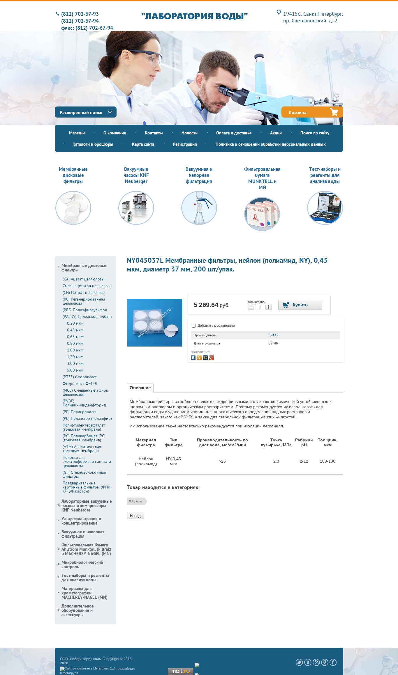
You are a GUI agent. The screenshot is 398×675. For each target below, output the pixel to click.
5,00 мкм (75, 370)
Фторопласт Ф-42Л (80, 383)
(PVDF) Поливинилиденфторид (84, 403)
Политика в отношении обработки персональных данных (271, 144)
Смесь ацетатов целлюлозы (87, 285)
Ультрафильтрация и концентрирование (81, 521)
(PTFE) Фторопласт (80, 376)
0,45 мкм (135, 501)
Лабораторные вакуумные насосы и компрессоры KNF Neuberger (86, 505)
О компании (114, 133)
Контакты (154, 133)
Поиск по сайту (314, 133)
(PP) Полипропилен (80, 411)
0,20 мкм (75, 323)
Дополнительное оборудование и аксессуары (77, 610)
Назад (135, 516)
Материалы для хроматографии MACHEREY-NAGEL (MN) (84, 593)
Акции (276, 133)
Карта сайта (143, 144)
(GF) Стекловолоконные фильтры (84, 474)
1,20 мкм (75, 356)
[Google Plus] (212, 357)
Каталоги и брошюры (93, 144)
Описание (140, 387)
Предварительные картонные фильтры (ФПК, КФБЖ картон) (87, 487)
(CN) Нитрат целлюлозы (84, 292)
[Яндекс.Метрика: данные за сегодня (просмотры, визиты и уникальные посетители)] (212, 665)
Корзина (298, 112)
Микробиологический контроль (82, 564)
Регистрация (185, 144)
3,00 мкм (75, 363)
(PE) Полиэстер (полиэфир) (87, 418)
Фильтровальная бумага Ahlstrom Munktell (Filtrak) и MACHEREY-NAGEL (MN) (86, 549)
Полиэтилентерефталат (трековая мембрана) (84, 427)
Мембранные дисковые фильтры (84, 268)
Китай (274, 335)
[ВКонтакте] (194, 357)
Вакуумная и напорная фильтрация (83, 534)
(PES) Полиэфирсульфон (85, 309)
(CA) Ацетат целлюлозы (83, 279)
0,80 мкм (75, 343)
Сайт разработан (122, 668)
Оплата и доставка (233, 133)
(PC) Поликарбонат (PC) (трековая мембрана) (84, 438)
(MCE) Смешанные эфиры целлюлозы (86, 392)
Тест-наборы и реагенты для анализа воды (85, 577)
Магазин (77, 133)
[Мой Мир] (206, 357)
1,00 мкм (75, 350)
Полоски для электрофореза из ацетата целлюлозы (87, 461)
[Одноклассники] (200, 357)
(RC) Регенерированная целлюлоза (84, 301)
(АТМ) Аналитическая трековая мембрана (82, 448)
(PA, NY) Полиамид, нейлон (87, 316)
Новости (190, 133)
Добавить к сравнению (216, 326)
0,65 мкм (75, 336)
